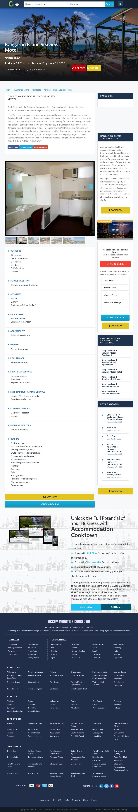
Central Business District (121, 710)
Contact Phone (110, 295)
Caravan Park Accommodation (121, 754)
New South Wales (35, 658)
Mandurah (75, 694)
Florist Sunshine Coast (13, 751)
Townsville (54, 694)
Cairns (95, 690)
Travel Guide (12, 737)
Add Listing (116, 593)
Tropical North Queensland (77, 669)
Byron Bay (11, 694)
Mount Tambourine (15, 697)
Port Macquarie (98, 694)
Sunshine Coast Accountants (56, 760)
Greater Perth (34, 668)
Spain (94, 634)
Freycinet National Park (121, 723)
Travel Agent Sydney (119, 738)
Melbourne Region (100, 658)
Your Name (108, 280)
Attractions (33, 759)
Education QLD (56, 750)
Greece (54, 640)
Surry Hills (96, 722)
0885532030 (14, 69)
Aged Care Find (120, 743)
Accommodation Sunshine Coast (99, 760)
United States (98, 630)
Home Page (12, 630)
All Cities (10, 687)
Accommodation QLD (78, 760)
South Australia (77, 661)
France (74, 634)
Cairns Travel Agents (76, 738)
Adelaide (10, 690)
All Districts (12, 709)
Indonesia (76, 644)
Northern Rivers (56, 661)
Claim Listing (26, 147)
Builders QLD (12, 759)
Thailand (96, 644)
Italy (52, 634)
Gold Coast (97, 687)
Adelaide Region (35, 675)
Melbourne (54, 687)
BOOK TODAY (13, 147)
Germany (117, 634)
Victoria (53, 658)
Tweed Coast (12, 675)
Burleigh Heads (34, 722)
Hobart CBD (97, 715)
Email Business (40, 147)
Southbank (97, 709)
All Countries (56, 630)
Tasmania (118, 665)
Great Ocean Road (79, 675)
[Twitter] (106, 772)
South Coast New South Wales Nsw (99, 662)
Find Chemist (98, 743)
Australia (75, 630)
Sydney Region (120, 658)
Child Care (118, 750)
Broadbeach (33, 715)
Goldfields (54, 675)
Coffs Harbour (34, 697)
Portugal (96, 640)
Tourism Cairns (13, 743)
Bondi (116, 715)
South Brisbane (77, 719)
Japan (53, 644)
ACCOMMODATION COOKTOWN (69, 608)
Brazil (94, 637)
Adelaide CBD (12, 715)
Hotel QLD (118, 746)
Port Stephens (56, 668)
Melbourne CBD (35, 709)
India (115, 637)
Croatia (54, 637)
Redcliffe (32, 694)
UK (53, 786)
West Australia (34, 661)
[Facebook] (111, 772)
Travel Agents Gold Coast (100, 738)
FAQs (10, 644)
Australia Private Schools (35, 751)
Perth (73, 687)
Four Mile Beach (77, 722)
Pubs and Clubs (56, 743)
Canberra (32, 690)
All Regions (11, 658)
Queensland (76, 658)
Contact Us (33, 630)
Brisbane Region (13, 668)
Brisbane (117, 687)
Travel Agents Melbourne (56, 738)
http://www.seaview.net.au (41, 69)
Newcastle (75, 690)
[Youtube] (117, 772)
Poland (74, 640)
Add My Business (15, 634)
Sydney (31, 687)
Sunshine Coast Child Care (99, 751)
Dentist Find (76, 750)
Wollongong (119, 690)
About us (32, 634)
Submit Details (115, 317)
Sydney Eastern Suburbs (77, 710)
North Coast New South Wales (14, 662)
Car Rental (96, 746)
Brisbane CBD (77, 715)
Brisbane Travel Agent (34, 738)
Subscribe (32, 640)
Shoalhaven (119, 668)
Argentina (117, 644)
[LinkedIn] (101, 772)
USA (59, 786)
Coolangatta (97, 719)
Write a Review (49, 488)
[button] (11, 191)
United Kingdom (78, 637)
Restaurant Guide (35, 743)
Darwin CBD (55, 715)
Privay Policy (33, 644)
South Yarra (54, 722)
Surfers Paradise (56, 709)
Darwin (53, 690)
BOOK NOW (95, 68)
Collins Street (34, 719)
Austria (116, 640)
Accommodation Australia (78, 744)
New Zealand (119, 630)
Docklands (11, 722)
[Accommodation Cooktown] (24, 5)
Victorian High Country (98, 669)
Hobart (117, 694)
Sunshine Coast (120, 661)
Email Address (110, 288)
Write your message (112, 302)
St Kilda (10, 719)
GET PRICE (80, 68)
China (85, 786)
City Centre (119, 719)
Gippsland (118, 671)
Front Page (32, 637)
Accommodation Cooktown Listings (112, 795)
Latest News (13, 640)
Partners (11, 637)
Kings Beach (55, 719)
